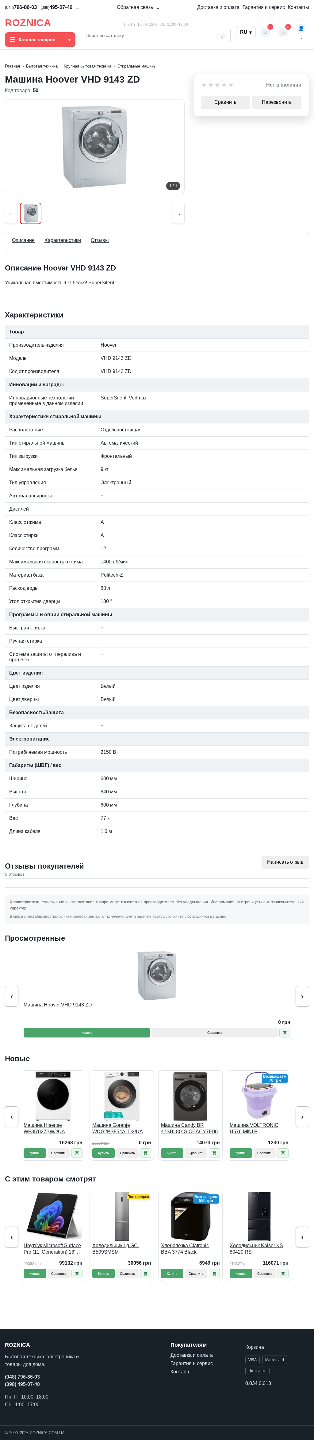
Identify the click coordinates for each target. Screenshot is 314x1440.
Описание (23, 240)
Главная (12, 66)
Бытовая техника (42, 66)
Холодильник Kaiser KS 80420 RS (256, 1249)
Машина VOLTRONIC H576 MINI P (254, 1128)
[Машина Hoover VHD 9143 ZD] (157, 976)
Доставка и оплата (218, 7)
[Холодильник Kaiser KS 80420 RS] (259, 1216)
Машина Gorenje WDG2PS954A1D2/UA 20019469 (117, 1129)
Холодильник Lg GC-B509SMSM (115, 1249)
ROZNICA (28, 23)
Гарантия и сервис (264, 7)
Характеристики (62, 240)
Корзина (254, 1347)
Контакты (298, 7)
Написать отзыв (285, 862)
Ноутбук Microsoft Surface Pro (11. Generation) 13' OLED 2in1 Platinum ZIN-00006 (52, 1249)
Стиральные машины (136, 66)
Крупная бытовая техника (87, 66)
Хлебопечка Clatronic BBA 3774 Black (185, 1249)
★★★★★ (218, 85)
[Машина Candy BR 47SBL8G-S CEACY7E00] (190, 1096)
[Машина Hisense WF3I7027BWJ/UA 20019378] (53, 1096)
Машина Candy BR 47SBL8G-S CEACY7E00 (189, 1128)
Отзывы (100, 240)
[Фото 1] (30, 213)
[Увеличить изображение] (95, 146)
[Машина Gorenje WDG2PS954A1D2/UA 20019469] (121, 1096)
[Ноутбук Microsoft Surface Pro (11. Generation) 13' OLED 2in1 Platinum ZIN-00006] (53, 1216)
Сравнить (225, 102)
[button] (284, 1032)
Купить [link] (87, 1032)
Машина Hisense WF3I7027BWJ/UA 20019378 (44, 1129)
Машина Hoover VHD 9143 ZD (58, 1004)
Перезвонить (277, 102)
